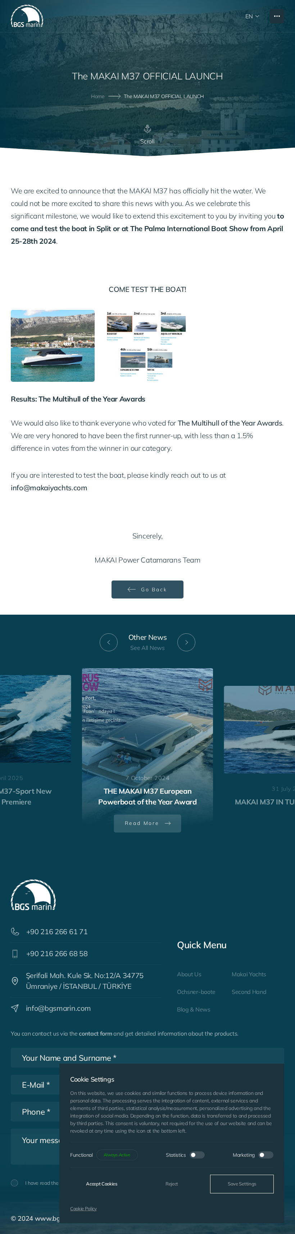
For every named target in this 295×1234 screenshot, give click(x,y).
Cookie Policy (83, 1208)
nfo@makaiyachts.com (50, 487)
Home (98, 96)
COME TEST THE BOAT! (147, 289)
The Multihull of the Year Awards (230, 422)
